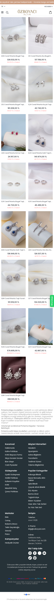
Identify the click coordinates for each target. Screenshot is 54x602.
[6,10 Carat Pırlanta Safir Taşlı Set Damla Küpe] (40, 132)
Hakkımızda (10, 448)
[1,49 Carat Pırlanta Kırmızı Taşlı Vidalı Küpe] (13, 132)
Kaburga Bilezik (34, 474)
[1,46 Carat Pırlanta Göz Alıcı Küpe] (40, 229)
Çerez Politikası (11, 491)
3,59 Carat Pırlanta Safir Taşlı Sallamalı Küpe (18, 250)
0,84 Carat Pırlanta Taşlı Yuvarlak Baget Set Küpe (19, 298)
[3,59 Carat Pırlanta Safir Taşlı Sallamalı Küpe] (13, 229)
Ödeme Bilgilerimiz (36, 465)
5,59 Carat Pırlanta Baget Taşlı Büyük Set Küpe (18, 347)
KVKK (7, 485)
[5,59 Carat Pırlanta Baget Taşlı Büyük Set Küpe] (13, 326)
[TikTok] (30, 558)
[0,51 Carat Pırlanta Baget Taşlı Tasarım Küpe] (40, 326)
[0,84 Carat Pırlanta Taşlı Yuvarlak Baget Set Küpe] (13, 278)
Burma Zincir (33, 494)
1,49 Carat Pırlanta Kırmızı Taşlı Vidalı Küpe (17, 153)
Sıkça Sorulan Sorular (14, 458)
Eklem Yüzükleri (34, 501)
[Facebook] (35, 553)
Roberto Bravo (11, 524)
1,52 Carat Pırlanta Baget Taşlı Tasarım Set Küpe (19, 104)
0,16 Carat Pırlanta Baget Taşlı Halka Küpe (17, 201)
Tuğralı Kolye (33, 497)
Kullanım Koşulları (12, 481)
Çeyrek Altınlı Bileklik (36, 487)
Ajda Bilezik (33, 484)
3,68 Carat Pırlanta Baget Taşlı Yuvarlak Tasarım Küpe (21, 395)
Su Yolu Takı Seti (35, 507)
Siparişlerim (33, 451)
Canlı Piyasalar (11, 465)
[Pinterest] (35, 558)
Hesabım (32, 448)
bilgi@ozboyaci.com (36, 529)
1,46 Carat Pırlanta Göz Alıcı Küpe (40, 250)
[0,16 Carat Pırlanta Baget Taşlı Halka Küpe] (13, 181)
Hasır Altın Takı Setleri (37, 504)
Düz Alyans (32, 490)
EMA (6, 517)
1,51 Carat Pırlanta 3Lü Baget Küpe (41, 56)
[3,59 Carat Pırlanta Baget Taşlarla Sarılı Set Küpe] (13, 35)
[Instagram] (30, 553)
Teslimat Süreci (34, 461)
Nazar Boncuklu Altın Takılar (36, 479)
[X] (39, 553)
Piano (7, 534)
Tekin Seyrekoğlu (12, 527)
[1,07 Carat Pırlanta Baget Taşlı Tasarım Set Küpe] (40, 278)
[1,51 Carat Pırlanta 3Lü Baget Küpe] (40, 35)
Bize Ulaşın (9, 461)
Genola (8, 531)
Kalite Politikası (11, 451)
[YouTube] (44, 553)
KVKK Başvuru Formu (13, 455)
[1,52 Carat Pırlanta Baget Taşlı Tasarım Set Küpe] (13, 84)
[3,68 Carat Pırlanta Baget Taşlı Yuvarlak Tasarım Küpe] (13, 375)
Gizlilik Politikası (11, 478)
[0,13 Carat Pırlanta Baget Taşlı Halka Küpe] (40, 181)
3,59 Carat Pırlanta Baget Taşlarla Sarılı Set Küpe (19, 56)
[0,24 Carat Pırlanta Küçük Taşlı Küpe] (40, 84)
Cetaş (7, 520)
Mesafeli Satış (11, 488)
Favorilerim (45, 12)
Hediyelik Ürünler (12, 543)
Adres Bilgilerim (34, 455)
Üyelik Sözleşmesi (12, 474)
